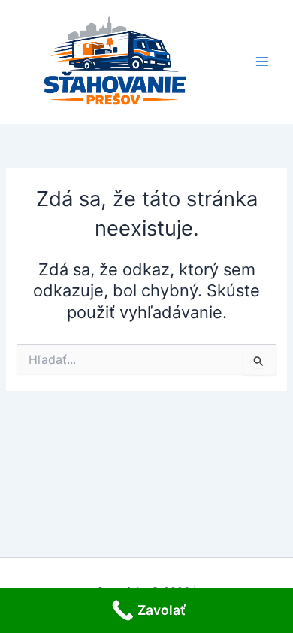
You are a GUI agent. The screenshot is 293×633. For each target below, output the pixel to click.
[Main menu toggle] (262, 62)
